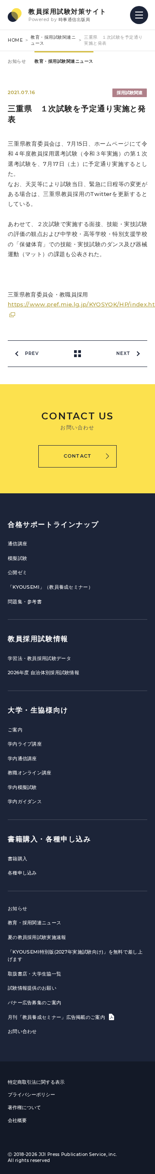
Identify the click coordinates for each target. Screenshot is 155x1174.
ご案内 (15, 730)
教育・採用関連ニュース (34, 923)
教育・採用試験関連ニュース (63, 61)
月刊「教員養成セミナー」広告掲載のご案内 (57, 1017)
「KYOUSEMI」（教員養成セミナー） (50, 587)
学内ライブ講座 (25, 744)
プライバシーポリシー (31, 1094)
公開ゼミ (17, 572)
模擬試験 (17, 558)
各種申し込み (22, 873)
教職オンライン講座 (30, 773)
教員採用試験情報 (38, 639)
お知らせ (17, 61)
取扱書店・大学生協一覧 (34, 974)
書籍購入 (17, 859)
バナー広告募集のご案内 (34, 1003)
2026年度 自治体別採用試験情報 (43, 673)
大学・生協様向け (38, 710)
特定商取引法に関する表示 (36, 1082)
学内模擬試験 (22, 787)
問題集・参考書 (25, 602)
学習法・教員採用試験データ (39, 658)
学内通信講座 (22, 758)
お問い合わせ (22, 1031)
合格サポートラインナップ (53, 524)
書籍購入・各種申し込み (49, 839)
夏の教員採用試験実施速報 (37, 937)
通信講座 (17, 544)
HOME (15, 40)
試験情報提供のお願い (32, 988)
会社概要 (17, 1120)
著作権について (24, 1107)
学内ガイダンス (25, 801)
